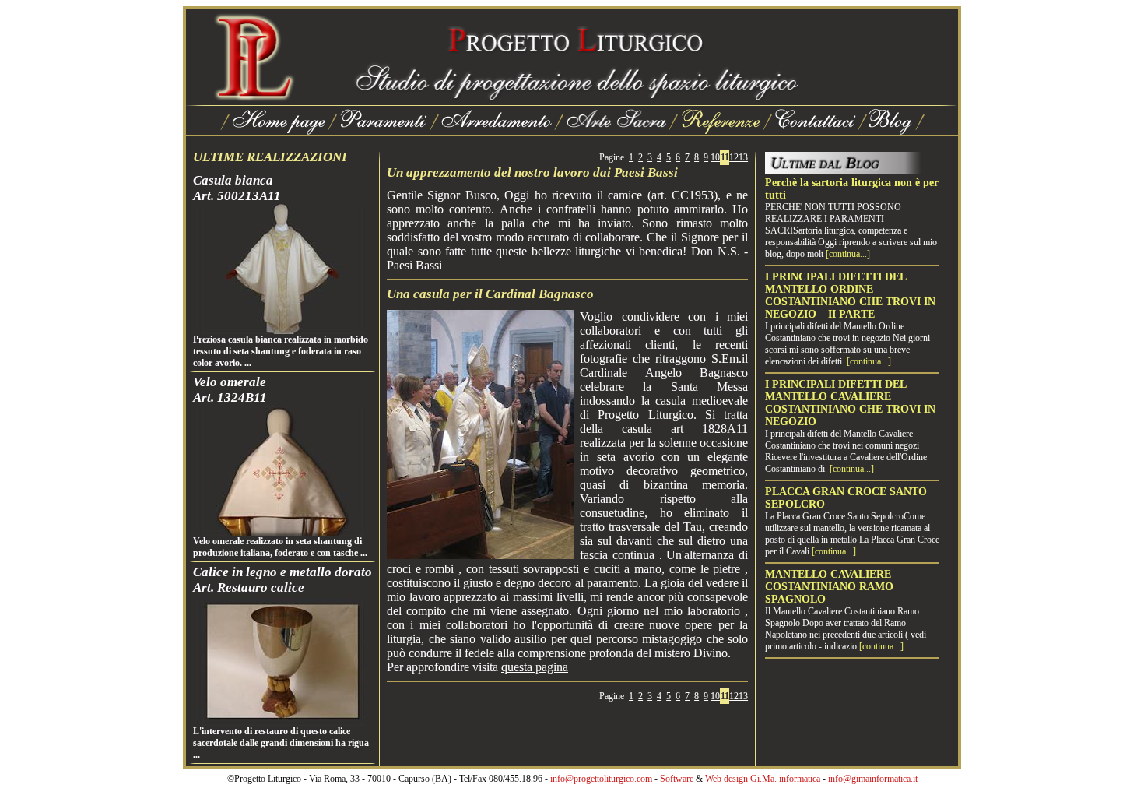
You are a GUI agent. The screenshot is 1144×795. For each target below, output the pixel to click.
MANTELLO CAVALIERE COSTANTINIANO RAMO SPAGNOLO (829, 586)
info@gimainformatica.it (873, 778)
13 (743, 157)
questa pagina (534, 667)
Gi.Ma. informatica (785, 778)
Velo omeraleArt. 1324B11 (230, 390)
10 (715, 157)
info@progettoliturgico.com (601, 778)
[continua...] (848, 253)
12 (734, 157)
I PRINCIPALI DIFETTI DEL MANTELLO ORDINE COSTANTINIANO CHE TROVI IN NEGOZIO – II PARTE (850, 295)
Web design (726, 778)
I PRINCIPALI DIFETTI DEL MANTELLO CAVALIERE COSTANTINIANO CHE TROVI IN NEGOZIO (850, 402)
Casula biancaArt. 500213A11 (237, 188)
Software (676, 778)
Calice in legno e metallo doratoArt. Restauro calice (282, 580)
